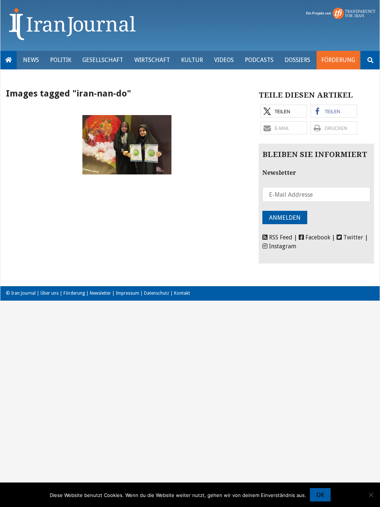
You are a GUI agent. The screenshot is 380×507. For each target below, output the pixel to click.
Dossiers (297, 59)
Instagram (282, 246)
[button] (284, 111)
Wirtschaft (152, 59)
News (31, 59)
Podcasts (259, 59)
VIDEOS (224, 59)
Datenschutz (156, 293)
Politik (60, 59)
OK (320, 494)
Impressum (127, 293)
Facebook (317, 237)
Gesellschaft (102, 59)
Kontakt (182, 293)
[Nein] (370, 494)
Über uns (49, 293)
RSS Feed (280, 237)
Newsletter (100, 293)
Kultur (192, 59)
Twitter (352, 237)
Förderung (338, 59)
